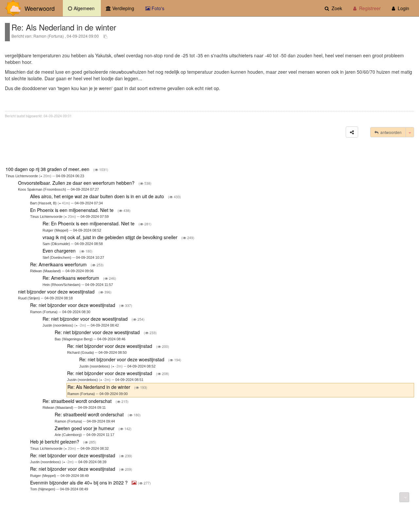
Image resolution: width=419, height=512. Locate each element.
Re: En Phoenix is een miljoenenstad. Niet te (89, 223)
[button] (352, 132)
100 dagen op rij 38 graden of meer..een (48, 169)
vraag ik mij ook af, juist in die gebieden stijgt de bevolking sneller (111, 237)
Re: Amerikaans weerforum (59, 264)
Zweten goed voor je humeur (85, 428)
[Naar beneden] (404, 497)
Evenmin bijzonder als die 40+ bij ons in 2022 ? (79, 482)
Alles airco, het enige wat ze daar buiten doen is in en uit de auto (97, 196)
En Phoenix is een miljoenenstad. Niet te (72, 210)
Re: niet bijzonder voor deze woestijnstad (73, 305)
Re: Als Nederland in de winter (99, 387)
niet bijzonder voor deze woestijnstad (57, 291)
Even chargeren (60, 250)
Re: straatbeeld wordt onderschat (78, 401)
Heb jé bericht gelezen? (55, 441)
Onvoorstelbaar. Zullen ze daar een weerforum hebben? (77, 183)
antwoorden (390, 132)
